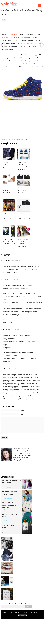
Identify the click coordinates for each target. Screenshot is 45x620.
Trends (27, 139)
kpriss (18, 139)
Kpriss (29, 603)
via (3, 70)
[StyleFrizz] (9, 6)
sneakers (14, 35)
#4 (1, 368)
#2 (1, 279)
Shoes (22, 139)
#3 (1, 329)
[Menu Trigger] (40, 5)
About (30, 612)
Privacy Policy (38, 612)
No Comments (8, 487)
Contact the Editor (21, 612)
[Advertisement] (22, 27)
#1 (1, 260)
